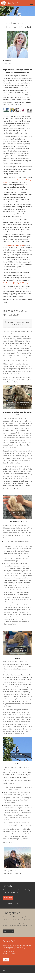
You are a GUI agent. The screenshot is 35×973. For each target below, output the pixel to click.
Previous (6, 397)
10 (22, 517)
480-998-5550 (8, 931)
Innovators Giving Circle (14, 245)
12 (25, 517)
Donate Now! (8, 898)
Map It (6, 960)
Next (28, 397)
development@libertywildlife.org (15, 283)
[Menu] (31, 3)
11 (24, 517)
